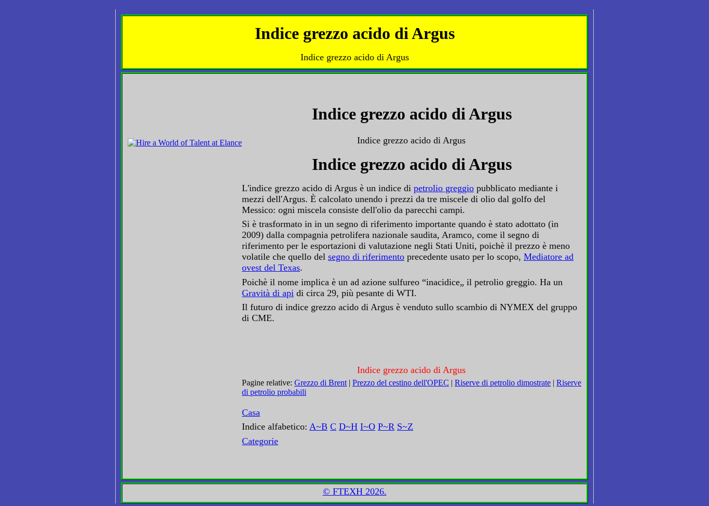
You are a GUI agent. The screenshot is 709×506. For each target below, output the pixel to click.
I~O (367, 426)
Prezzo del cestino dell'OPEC (400, 382)
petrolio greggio (444, 188)
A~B (318, 426)
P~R (386, 426)
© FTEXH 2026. (355, 491)
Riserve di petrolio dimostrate (503, 382)
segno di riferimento (366, 256)
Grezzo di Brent (320, 382)
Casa (251, 412)
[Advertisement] (159, 102)
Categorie (260, 441)
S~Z (405, 426)
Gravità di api (268, 293)
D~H (348, 426)
